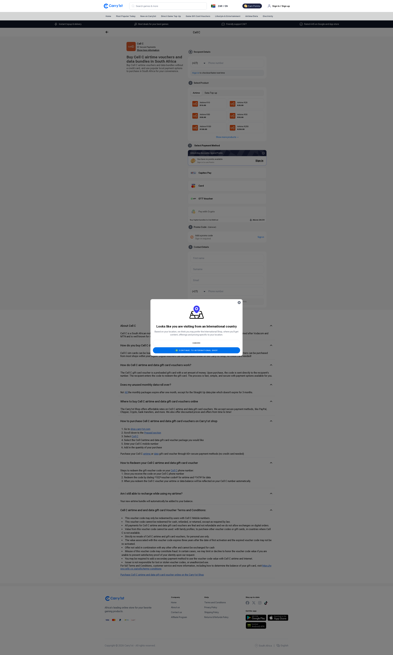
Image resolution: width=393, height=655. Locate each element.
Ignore (196, 343)
